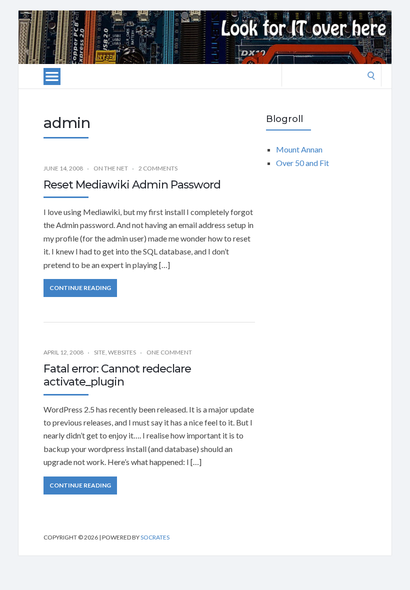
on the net (111, 168)
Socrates (155, 537)
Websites (122, 352)
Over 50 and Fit (302, 163)
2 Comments (158, 168)
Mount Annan (299, 149)
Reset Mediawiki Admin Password (132, 185)
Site (100, 352)
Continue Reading (80, 288)
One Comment (169, 352)
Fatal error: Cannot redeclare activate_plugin (117, 375)
